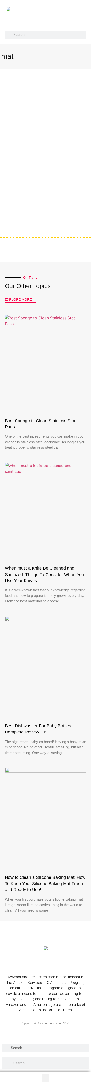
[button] (83, 17)
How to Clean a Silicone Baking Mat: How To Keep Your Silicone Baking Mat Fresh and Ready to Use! (45, 883)
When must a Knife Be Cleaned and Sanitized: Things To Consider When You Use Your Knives (44, 574)
